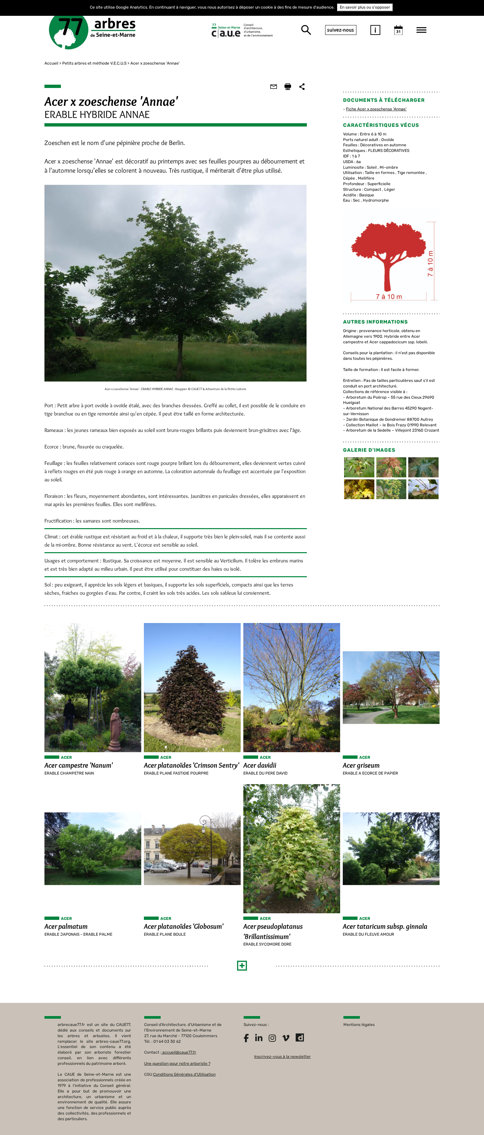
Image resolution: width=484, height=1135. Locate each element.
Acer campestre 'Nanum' (78, 765)
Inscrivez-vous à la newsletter (282, 1056)
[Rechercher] (306, 30)
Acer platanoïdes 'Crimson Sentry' (191, 765)
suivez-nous (340, 30)
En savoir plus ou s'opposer (365, 7)
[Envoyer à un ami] (273, 86)
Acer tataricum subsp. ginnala (385, 926)
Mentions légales (359, 1024)
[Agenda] (398, 30)
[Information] (375, 30)
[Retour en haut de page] (465, 1116)
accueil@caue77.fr (179, 1052)
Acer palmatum (66, 926)
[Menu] (421, 30)
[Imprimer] (287, 86)
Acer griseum (361, 765)
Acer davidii (259, 765)
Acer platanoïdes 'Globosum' (183, 926)
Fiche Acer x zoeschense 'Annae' (376, 109)
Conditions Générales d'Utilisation (184, 1074)
